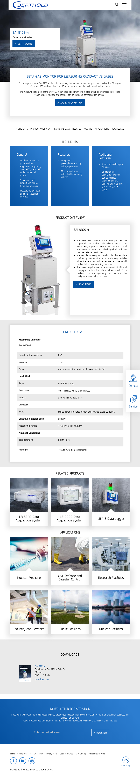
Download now (42, 679)
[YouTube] (31, 760)
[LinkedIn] (22, 760)
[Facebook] (13, 760)
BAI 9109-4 (40, 666)
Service (133, 406)
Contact (133, 385)
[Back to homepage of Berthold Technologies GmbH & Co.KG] (30, 5)
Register (101, 733)
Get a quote (25, 44)
